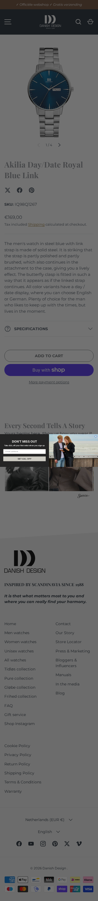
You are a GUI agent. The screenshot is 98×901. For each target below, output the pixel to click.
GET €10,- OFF (24, 459)
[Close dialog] (95, 436)
